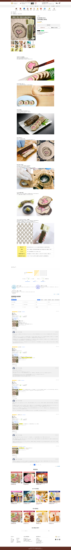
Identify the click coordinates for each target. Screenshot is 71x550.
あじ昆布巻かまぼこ (23, 325)
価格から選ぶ (36, 6)
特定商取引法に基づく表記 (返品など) (42, 32)
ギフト (11, 538)
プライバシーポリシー (39, 543)
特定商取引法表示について (39, 542)
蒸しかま (12, 542)
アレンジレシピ (31, 6)
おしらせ (41, 6)
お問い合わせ (43, 27)
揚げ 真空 (12, 541)
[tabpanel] (23, 28)
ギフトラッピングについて (46, 6)
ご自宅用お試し (19, 541)
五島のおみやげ (19, 542)
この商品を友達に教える (41, 33)
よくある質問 (52, 6)
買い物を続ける (39, 34)
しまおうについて (58, 6)
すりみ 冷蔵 (12, 539)
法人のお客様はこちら (39, 540)
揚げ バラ (18, 539)
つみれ (17, 540)
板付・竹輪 (18, 538)
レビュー (27, 6)
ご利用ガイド (37, 538)
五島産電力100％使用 (26, 540)
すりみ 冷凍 (12, 540)
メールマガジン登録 (38, 541)
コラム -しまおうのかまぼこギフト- (28, 541)
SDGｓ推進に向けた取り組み (27, 539)
